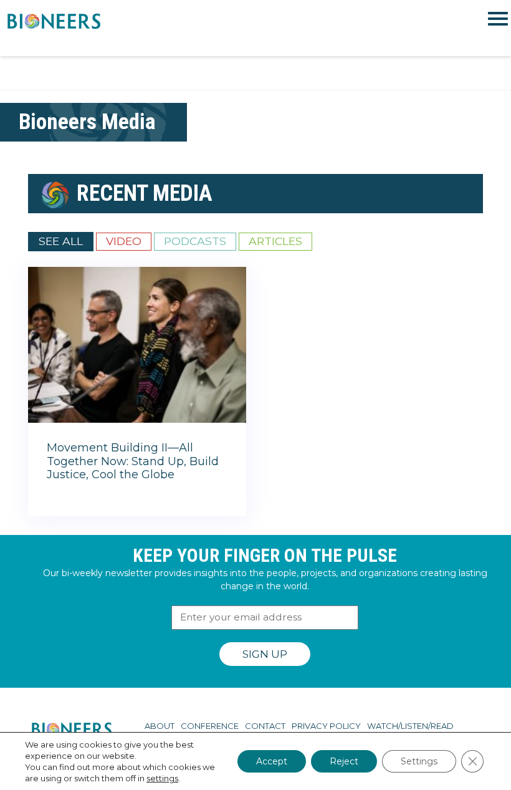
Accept (271, 761)
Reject (344, 761)
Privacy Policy (326, 726)
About (159, 726)
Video (123, 241)
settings (162, 778)
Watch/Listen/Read (410, 726)
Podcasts (195, 241)
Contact (265, 726)
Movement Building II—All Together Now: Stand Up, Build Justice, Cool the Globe (133, 461)
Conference (210, 726)
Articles (275, 241)
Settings (419, 761)
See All (61, 241)
